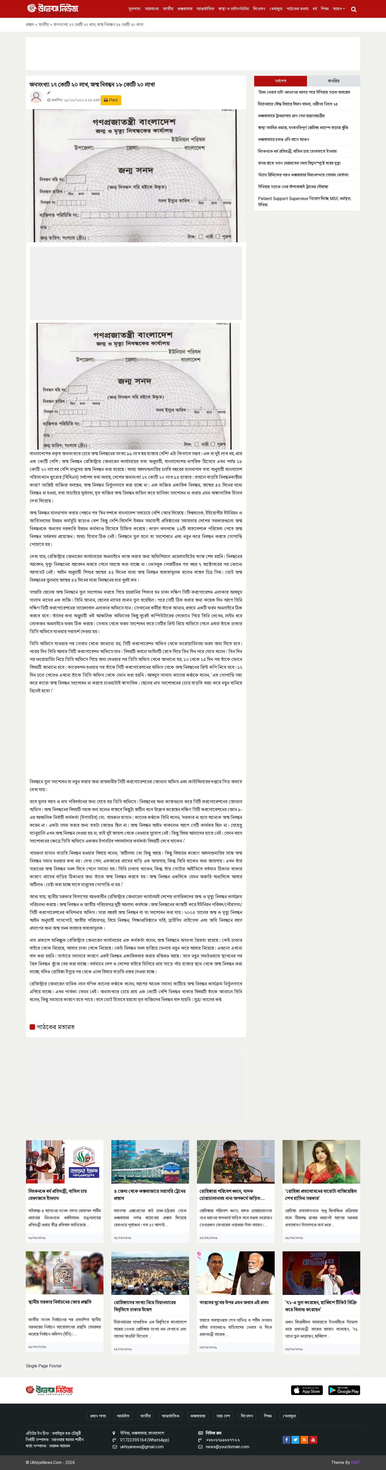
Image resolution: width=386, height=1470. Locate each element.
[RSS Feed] (304, 1440)
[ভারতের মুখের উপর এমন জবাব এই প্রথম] (236, 1272)
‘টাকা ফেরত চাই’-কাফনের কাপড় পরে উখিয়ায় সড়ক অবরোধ (304, 92)
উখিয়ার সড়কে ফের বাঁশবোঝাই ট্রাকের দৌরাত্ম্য (293, 186)
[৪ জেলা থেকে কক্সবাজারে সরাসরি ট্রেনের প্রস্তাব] (150, 1161)
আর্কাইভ (123, 1416)
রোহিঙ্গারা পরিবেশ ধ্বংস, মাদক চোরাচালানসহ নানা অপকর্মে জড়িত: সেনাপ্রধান (230, 1195)
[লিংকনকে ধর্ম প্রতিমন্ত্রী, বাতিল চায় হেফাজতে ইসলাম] (64, 1161)
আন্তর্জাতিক (205, 8)
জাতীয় (168, 8)
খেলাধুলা (276, 8)
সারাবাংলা (152, 8)
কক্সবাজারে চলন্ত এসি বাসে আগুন (283, 139)
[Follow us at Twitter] (295, 1440)
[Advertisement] (193, 53)
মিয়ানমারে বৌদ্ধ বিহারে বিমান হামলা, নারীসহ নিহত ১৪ (298, 104)
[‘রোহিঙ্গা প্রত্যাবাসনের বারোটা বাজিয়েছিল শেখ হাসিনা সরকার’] (321, 1161)
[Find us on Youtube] (313, 1440)
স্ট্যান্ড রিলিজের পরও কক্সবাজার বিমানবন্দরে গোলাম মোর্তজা (303, 174)
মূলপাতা (134, 8)
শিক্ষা (325, 8)
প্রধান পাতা (98, 1416)
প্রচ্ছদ (30, 24)
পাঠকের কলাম (298, 8)
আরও (337, 8)
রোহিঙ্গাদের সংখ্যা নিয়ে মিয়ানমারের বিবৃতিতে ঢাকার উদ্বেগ (145, 1306)
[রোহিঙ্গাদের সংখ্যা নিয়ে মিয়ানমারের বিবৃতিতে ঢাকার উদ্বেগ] (150, 1272)
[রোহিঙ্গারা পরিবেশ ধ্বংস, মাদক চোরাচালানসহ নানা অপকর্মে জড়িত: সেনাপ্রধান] (236, 1161)
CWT (355, 1462)
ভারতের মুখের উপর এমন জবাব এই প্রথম (234, 1302)
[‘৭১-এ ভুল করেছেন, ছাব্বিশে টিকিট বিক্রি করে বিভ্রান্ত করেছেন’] (321, 1272)
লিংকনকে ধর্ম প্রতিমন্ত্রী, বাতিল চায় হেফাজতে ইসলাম (297, 151)
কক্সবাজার (185, 8)
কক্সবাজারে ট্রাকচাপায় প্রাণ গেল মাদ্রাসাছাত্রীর (291, 115)
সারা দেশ (223, 1416)
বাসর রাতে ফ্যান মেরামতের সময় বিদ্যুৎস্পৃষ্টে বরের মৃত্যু (299, 163)
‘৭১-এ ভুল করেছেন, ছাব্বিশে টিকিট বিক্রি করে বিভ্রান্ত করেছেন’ (321, 1306)
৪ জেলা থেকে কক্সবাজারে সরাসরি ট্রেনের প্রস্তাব (149, 1194)
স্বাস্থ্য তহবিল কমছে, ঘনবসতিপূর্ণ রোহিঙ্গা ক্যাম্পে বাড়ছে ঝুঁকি (303, 127)
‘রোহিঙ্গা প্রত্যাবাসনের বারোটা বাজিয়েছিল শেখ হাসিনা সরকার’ (321, 1194)
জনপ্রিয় (334, 80)
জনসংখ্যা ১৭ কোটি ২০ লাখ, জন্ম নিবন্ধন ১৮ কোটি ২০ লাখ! (92, 84)
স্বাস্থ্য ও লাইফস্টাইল (233, 8)
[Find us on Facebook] (286, 1440)
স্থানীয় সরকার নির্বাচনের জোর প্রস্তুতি (59, 1302)
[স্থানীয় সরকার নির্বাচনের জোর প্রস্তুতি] (64, 1272)
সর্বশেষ (280, 80)
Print (113, 100)
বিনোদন (259, 8)
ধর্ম (315, 8)
